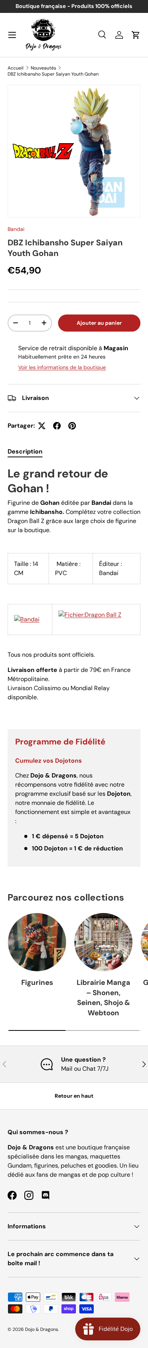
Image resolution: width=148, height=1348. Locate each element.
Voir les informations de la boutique (62, 367)
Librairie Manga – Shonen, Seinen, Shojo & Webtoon (103, 997)
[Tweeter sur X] (41, 425)
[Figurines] (37, 942)
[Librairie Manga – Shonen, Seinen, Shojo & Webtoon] (103, 942)
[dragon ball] (89, 615)
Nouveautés (43, 68)
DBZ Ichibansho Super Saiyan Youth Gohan (53, 74)
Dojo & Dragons (41, 1329)
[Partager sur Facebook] (57, 425)
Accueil (16, 68)
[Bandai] (26, 619)
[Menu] (12, 35)
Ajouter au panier (99, 322)
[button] (136, 35)
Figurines (37, 982)
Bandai (16, 229)
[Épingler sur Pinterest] (72, 425)
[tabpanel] (74, 591)
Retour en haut (74, 1095)
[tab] (25, 451)
